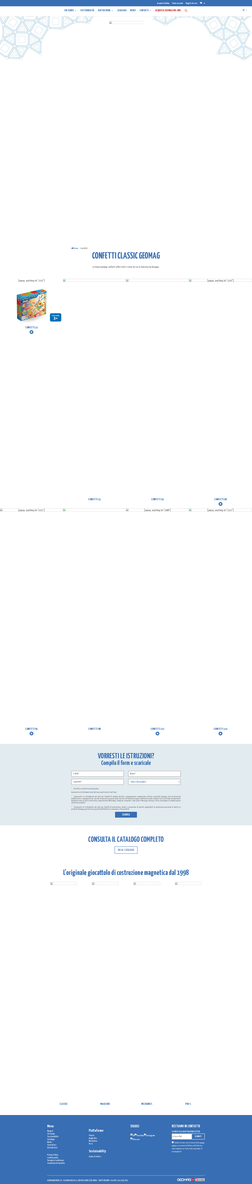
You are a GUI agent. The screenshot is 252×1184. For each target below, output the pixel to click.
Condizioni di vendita (56, 1163)
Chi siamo (69, 10)
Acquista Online (163, 3)
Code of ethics (95, 1157)
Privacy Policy (52, 1155)
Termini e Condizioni (55, 1160)
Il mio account (177, 3)
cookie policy (52, 1158)
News (133, 10)
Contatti (144, 10)
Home (76, 248)
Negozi (50, 1131)
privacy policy (94, 789)
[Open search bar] (186, 10)
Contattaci (51, 1145)
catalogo (122, 10)
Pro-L (91, 1144)
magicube (93, 1138)
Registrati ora (191, 3)
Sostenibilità (87, 10)
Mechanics (93, 1141)
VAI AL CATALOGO (126, 850)
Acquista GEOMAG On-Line (168, 10)
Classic (91, 1135)
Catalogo (51, 1139)
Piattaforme (104, 10)
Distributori (52, 1148)
